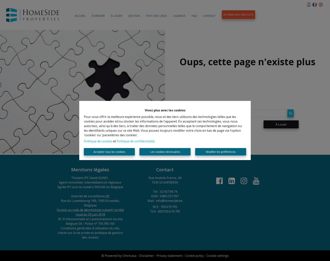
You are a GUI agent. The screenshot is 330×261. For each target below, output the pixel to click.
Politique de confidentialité (135, 141)
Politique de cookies (98, 141)
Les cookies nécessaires (165, 152)
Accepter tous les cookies (109, 152)
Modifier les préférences (221, 152)
